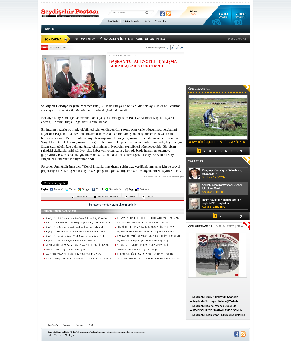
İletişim (79, 325)
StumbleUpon (116, 189)
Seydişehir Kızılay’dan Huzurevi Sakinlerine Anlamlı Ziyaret (75, 231)
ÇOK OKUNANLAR (200, 226)
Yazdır (131, 196)
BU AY (240, 226)
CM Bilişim (69, 335)
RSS (91, 325)
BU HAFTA (229, 226)
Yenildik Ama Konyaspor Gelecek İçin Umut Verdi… (222, 188)
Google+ (86, 189)
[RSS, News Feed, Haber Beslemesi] (168, 13)
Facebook (59, 189)
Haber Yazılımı (55, 335)
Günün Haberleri (131, 21)
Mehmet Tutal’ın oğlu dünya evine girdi (65, 249)
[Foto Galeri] (222, 15)
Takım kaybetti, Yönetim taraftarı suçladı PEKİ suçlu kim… (221, 203)
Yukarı (149, 196)
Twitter (72, 189)
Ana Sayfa (113, 21)
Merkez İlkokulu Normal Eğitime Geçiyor (137, 249)
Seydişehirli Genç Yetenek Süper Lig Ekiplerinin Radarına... (146, 231)
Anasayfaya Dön (58, 47)
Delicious (144, 189)
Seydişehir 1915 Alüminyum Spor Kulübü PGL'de (70, 240)
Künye (66, 325)
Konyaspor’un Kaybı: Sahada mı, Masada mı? (222, 174)
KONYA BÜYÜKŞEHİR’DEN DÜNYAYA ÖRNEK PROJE (216, 143)
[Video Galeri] (241, 15)
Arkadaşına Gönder (108, 196)
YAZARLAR (195, 161)
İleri (241, 150)
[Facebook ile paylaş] (162, 13)
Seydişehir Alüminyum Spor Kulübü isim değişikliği (143, 240)
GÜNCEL (50, 29)
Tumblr (100, 189)
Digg (131, 189)
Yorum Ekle (81, 196)
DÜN (218, 226)
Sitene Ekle (160, 21)
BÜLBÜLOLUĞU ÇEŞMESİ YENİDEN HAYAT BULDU (145, 254)
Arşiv (147, 21)
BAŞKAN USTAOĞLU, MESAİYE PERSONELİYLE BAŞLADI (149, 236)
